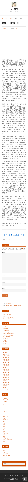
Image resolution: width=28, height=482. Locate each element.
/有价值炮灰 (6, 330)
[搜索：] (14, 464)
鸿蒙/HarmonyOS (7, 439)
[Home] (2, 18)
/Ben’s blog (6, 332)
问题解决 (5, 438)
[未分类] (8, 240)
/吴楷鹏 (5, 342)
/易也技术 (5, 328)
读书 (4, 434)
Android (5, 399)
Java (4, 408)
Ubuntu (5, 413)
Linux (4, 409)
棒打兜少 (8, 304)
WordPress (20, 478)
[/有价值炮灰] (9, 475)
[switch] (25, 479)
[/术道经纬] (17, 475)
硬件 (4, 431)
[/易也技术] (7, 475)
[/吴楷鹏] (20, 475)
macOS (5, 411)
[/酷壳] (5, 475)
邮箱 (4, 282)
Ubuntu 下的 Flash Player (13, 305)
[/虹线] (22, 475)
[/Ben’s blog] (10, 475)
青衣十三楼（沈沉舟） (8, 318)
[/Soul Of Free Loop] (14, 475)
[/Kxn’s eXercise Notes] (12, 475)
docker (5, 401)
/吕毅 (4, 340)
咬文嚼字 (5, 418)
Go (4, 404)
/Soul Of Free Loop (8, 335)
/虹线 (4, 343)
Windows (5, 416)
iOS (4, 406)
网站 (4, 288)
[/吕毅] (19, 475)
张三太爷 (14, 8)
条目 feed (5, 452)
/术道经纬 (5, 338)
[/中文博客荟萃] (15, 475)
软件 (4, 436)
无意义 (5, 316)
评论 (4, 252)
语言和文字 (6, 433)
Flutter (5, 403)
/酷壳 (4, 327)
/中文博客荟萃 (6, 337)
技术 (4, 424)
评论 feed (5, 453)
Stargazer (11, 479)
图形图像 (5, 419)
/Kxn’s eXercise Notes (8, 333)
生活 (4, 426)
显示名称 (5, 276)
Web (4, 414)
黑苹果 (5, 441)
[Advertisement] (14, 45)
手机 (4, 423)
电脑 (4, 428)
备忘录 (5, 421)
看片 (4, 429)
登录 (4, 450)
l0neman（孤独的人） (9, 314)
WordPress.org (7, 455)
